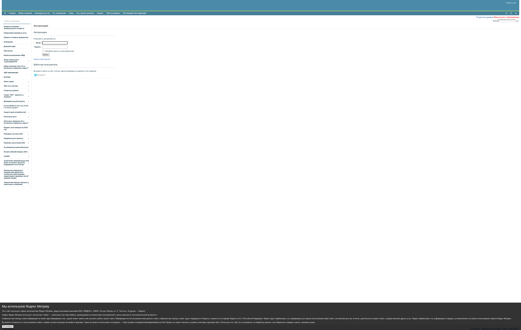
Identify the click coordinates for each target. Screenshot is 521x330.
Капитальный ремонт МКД (14, 55)
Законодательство (42, 13)
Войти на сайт (511, 3)
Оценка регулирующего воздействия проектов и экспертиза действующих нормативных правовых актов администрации (16, 174)
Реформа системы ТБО (13, 134)
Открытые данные (484, 17)
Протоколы (8, 51)
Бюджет (100, 13)
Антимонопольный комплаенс (16, 147)
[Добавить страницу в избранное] (506, 13)
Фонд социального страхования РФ (11, 61)
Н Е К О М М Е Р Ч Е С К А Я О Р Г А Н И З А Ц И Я (16, 107)
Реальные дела (10, 117)
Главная (12, 13)
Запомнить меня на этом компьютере (59, 51)
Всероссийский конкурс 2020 (15, 152)
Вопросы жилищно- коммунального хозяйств (14, 27)
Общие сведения (25, 13)
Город (71, 13)
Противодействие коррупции (134, 13)
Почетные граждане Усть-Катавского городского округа (16, 122)
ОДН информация (11, 73)
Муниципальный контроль (14, 101)
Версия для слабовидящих (506, 17)
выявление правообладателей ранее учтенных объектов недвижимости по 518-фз (16, 163)
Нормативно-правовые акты (15, 33)
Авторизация (15, 21)
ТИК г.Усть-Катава (11, 86)
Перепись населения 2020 (14, 143)
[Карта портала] (515, 13)
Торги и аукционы (113, 13)
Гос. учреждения (59, 13)
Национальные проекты (13, 138)
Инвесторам (9, 81)
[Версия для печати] (511, 13)
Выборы (7, 77)
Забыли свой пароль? (42, 59)
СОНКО (7, 156)
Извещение (8, 42)
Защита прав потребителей (15, 112)
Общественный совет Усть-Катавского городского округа (16, 67)
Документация (9, 46)
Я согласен (7, 327)
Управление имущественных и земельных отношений (16, 183)
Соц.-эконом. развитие (85, 13)
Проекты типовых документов (16, 37)
